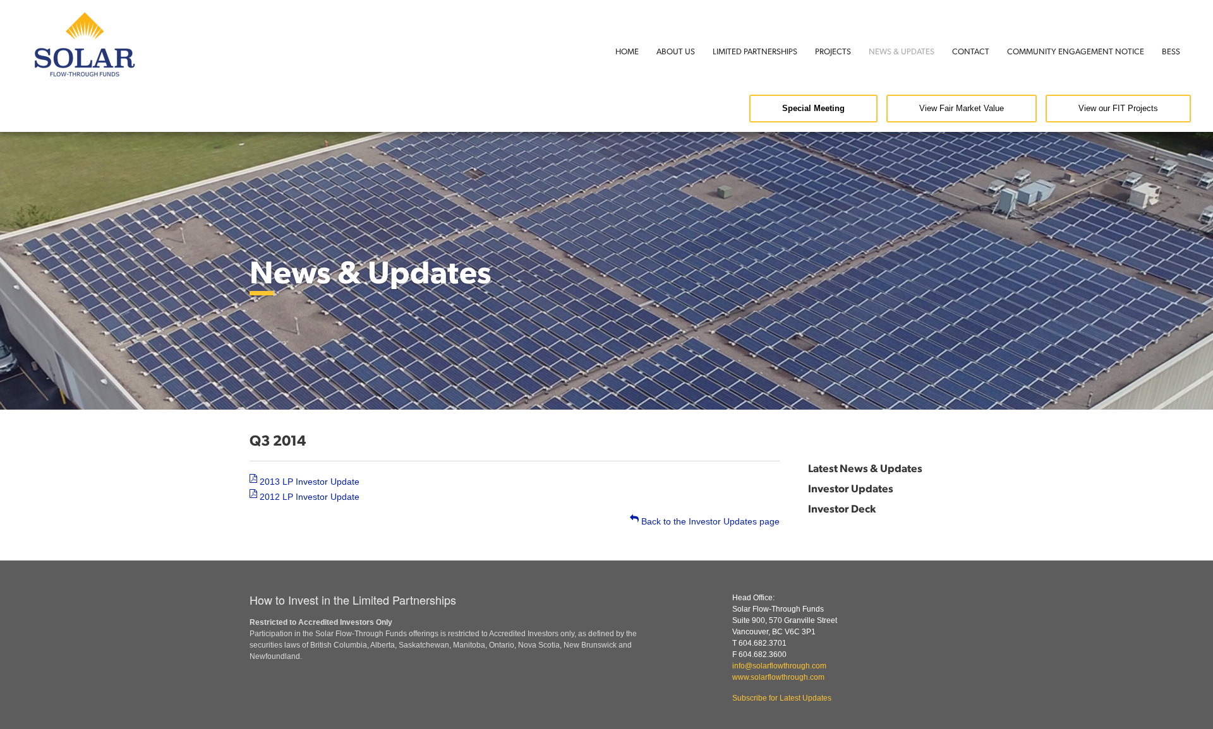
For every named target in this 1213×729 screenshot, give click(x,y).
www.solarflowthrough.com (778, 677)
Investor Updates (850, 488)
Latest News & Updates (865, 468)
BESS (1171, 51)
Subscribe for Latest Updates (781, 698)
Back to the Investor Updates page (709, 521)
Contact (970, 51)
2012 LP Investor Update (308, 497)
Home (627, 51)
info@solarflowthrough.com (779, 665)
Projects (833, 51)
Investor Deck (842, 508)
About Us (675, 51)
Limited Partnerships (755, 51)
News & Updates (901, 51)
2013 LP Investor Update (308, 482)
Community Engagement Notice (1075, 51)
